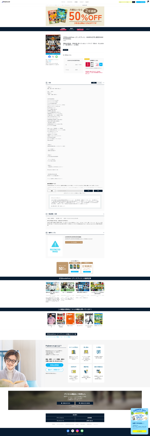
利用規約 (53, 424)
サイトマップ (96, 424)
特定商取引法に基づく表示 (70, 424)
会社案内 (77, 424)
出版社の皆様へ (82, 424)
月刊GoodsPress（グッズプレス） (70, 5)
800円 (76, 69)
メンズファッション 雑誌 (53, 5)
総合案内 (75, 414)
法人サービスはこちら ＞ (51, 373)
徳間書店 (52, 218)
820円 (76, 64)
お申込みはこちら (74, 271)
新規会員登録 (54, 365)
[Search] (133, 2)
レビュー (88, 29)
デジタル (67, 69)
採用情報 (90, 417)
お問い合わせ (89, 420)
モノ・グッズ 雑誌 (61, 5)
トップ (47, 5)
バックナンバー (78, 5)
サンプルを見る (74, 242)
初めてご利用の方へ (54, 370)
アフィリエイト (60, 417)
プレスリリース (60, 420)
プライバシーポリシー (60, 424)
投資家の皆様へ (89, 424)
